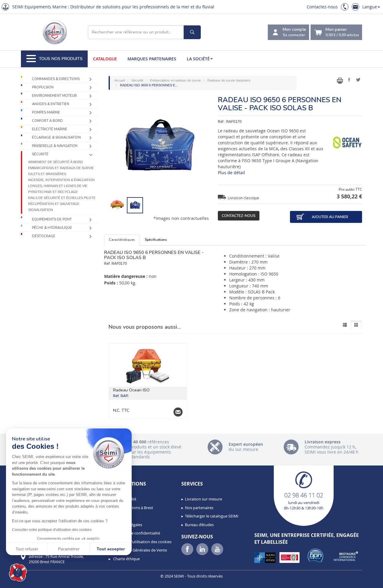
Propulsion (43, 87)
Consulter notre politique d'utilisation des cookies (52, 530)
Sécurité (40, 154)
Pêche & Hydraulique (52, 228)
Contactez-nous (322, 7)
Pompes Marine (46, 112)
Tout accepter (111, 548)
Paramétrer (69, 548)
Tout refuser (27, 548)
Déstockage (43, 236)
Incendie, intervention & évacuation (61, 180)
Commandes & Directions (56, 79)
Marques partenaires (151, 59)
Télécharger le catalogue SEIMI (211, 516)
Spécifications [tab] (156, 240)
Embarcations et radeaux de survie (61, 168)
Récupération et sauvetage (53, 204)
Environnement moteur (54, 96)
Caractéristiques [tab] (122, 240)
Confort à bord (47, 121)
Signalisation (40, 210)
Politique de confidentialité (136, 533)
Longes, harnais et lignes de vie (57, 186)
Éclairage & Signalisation (56, 137)
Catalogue (105, 59)
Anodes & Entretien (50, 104)
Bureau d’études (199, 524)
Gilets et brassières (47, 174)
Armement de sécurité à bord (55, 162)
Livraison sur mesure (203, 499)
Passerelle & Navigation (54, 146)
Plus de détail (231, 172)
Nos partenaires (199, 507)
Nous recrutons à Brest (132, 507)
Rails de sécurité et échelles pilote (61, 198)
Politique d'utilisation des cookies (141, 541)
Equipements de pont (52, 219)
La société (198, 59)
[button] (18, 572)
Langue (369, 7)
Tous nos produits (61, 59)
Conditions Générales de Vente (139, 550)
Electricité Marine (49, 129)
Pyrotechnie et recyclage (53, 192)
